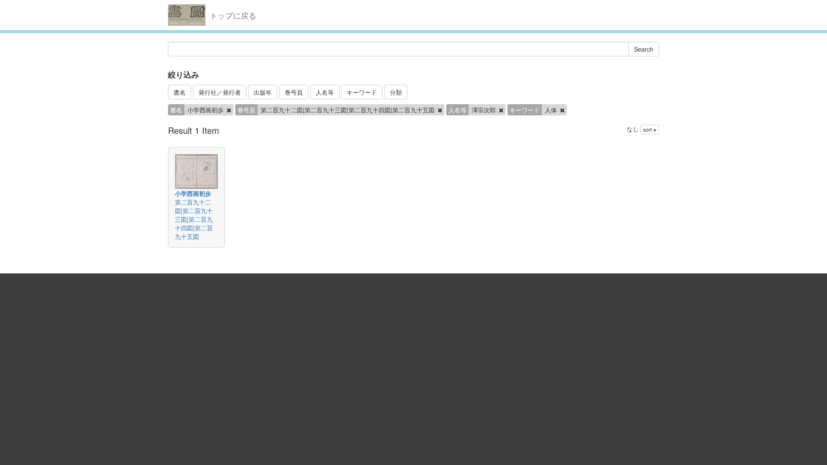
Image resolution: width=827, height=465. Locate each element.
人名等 (325, 92)
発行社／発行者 (220, 92)
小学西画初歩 (193, 193)
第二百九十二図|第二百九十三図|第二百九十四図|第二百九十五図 (194, 219)
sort (648, 129)
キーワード (362, 92)
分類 (396, 92)
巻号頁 (294, 92)
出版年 (263, 92)
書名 (180, 92)
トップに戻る (233, 15)
